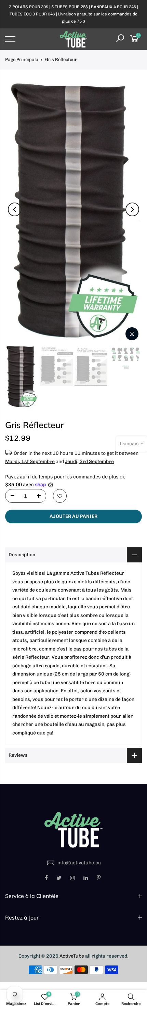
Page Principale (21, 59)
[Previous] (15, 209)
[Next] (132, 209)
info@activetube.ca (79, 863)
